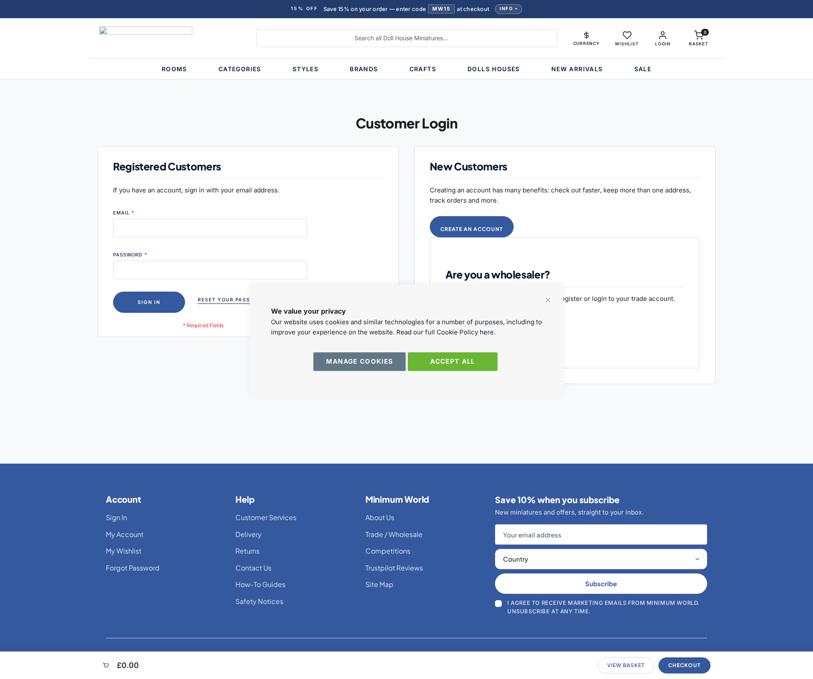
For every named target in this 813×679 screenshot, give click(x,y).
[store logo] (171, 38)
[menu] (406, 68)
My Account (125, 534)
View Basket (625, 665)
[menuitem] (174, 68)
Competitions (387, 550)
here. (487, 332)
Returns (247, 550)
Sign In (116, 517)
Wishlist (627, 44)
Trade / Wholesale (394, 534)
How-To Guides (260, 584)
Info (506, 8)
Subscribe (601, 583)
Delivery (248, 534)
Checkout (684, 665)
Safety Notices (259, 601)
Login (662, 44)
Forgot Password (133, 567)
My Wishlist (123, 550)
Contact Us (253, 567)
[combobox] (406, 38)
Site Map (379, 584)
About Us (379, 517)
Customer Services (265, 517)
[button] (586, 38)
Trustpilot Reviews (394, 567)
